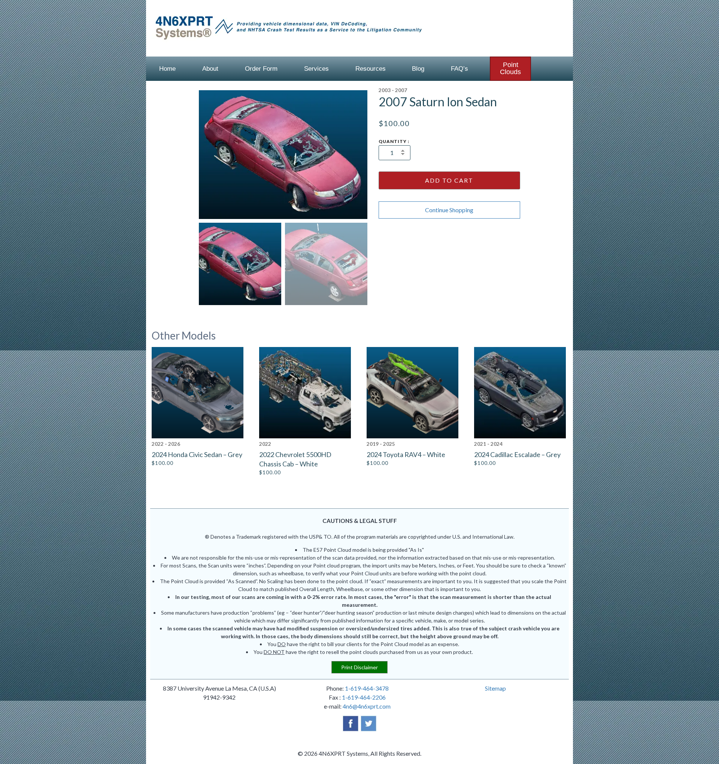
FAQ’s (459, 68)
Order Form (261, 68)
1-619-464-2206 (364, 697)
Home (167, 68)
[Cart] (555, 68)
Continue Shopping (449, 209)
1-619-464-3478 (367, 688)
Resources (370, 68)
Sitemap (495, 688)
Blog (418, 68)
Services (316, 68)
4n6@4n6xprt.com (367, 706)
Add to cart (449, 180)
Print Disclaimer (359, 667)
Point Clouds (510, 68)
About (210, 68)
